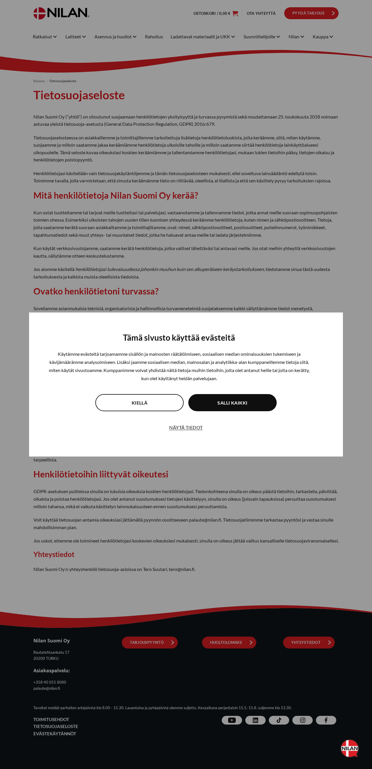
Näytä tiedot (186, 427)
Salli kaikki (232, 402)
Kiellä (140, 402)
